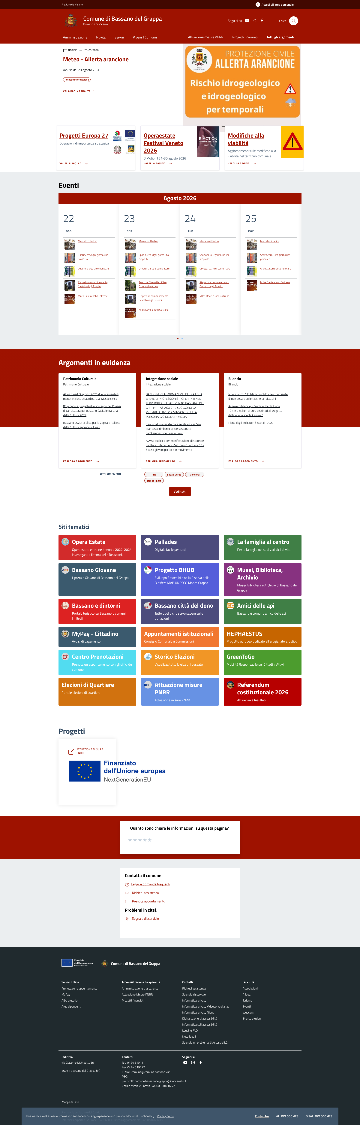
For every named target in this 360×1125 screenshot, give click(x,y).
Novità (101, 37)
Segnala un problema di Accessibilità (204, 1042)
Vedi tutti (180, 491)
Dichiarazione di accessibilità (199, 1018)
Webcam (248, 1012)
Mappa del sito (70, 1102)
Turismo (247, 1000)
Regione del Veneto (72, 4)
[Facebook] (260, 20)
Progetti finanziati (245, 37)
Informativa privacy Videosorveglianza (205, 1006)
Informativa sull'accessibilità (199, 1024)
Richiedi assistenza (194, 988)
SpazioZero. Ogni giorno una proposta (93, 257)
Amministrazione (75, 37)
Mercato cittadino (87, 241)
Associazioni (250, 988)
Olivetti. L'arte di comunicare (93, 268)
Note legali (189, 1036)
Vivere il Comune (145, 37)
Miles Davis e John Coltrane (93, 296)
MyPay (66, 994)
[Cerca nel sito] (293, 20)
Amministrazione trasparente (140, 988)
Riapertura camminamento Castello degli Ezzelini (92, 284)
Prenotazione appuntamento (79, 988)
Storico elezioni (252, 1018)
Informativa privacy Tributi (198, 1012)
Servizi (119, 37)
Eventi (247, 1006)
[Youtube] (245, 20)
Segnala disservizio (194, 994)
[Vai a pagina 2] (182, 338)
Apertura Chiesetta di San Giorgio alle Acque (152, 284)
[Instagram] (253, 20)
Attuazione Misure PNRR (137, 994)
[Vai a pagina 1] (177, 338)
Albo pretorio (69, 1000)
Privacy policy (165, 1116)
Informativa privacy (194, 1000)
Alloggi (247, 994)
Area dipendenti (71, 1006)
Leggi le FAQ (190, 1030)
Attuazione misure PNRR (205, 37)
